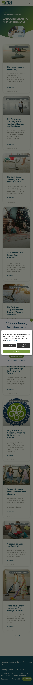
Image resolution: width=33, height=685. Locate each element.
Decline (9, 345)
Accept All (16, 351)
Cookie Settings (23, 345)
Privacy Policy (12, 340)
